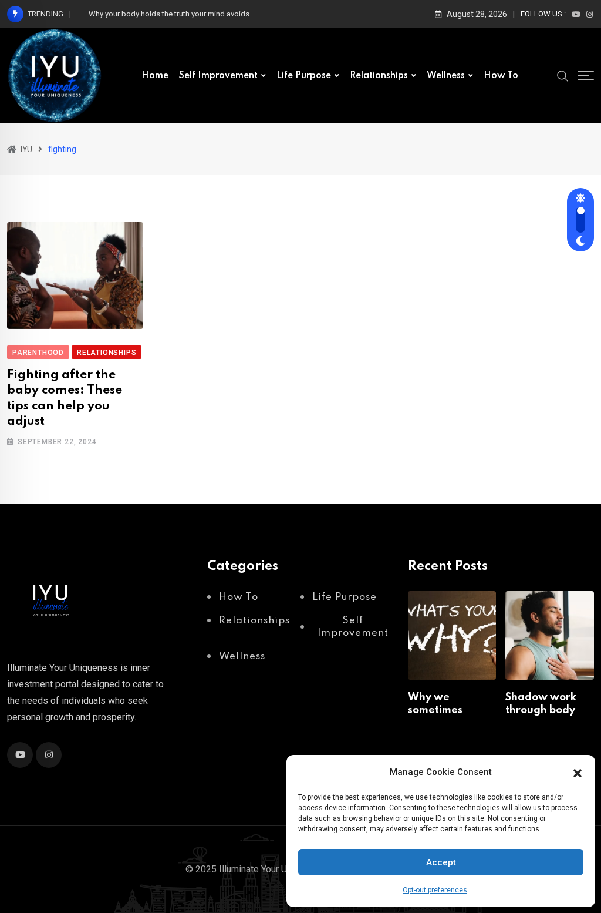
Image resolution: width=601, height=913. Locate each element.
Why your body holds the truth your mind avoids (169, 13)
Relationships (379, 75)
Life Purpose (303, 75)
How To (501, 75)
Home (154, 75)
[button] (577, 772)
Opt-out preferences (435, 890)
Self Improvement (218, 75)
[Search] (563, 75)
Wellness (446, 75)
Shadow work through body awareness (540, 710)
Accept (441, 862)
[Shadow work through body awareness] (549, 635)
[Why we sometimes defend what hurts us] (452, 635)
